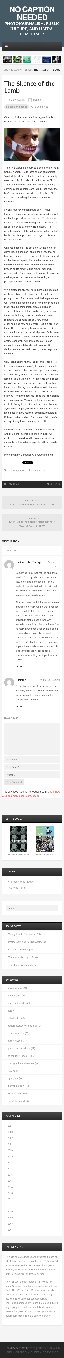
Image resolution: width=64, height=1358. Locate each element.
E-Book (50, 854)
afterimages (14, 995)
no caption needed (21, 70)
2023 (10, 1131)
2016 (10, 1174)
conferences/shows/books (21, 1025)
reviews (11, 1070)
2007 (10, 1229)
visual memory (15, 1093)
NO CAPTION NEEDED (32, 13)
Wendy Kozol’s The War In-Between (26, 934)
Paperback (24, 854)
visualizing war (15, 1101)
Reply (19, 666)
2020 (10, 1150)
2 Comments (41, 106)
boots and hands (16, 1002)
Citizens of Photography (20, 949)
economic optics (16, 1033)
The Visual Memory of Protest (23, 957)
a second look (15, 987)
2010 (10, 1211)
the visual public (16, 1085)
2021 (10, 1144)
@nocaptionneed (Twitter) (21, 881)
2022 (10, 1138)
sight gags (13, 1078)
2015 (10, 1180)
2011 (10, 1205)
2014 (10, 1187)
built (10, 1010)
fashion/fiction (15, 1040)
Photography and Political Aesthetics (27, 941)
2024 (10, 1125)
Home (5, 70)
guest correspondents (19, 1048)
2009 (10, 1217)
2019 (10, 1156)
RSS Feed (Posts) (17, 887)
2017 (10, 1168)
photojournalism (36, 470)
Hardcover (12, 854)
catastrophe (14, 1018)
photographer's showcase (21, 1063)
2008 (10, 1223)
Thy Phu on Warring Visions (22, 965)
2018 (10, 1162)
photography (17, 470)
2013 (10, 1193)
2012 (10, 1199)
